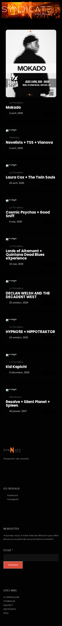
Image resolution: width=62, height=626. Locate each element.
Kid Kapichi (16, 366)
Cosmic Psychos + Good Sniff (28, 214)
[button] (31, 26)
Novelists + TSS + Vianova (29, 142)
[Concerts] (31, 63)
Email (8, 550)
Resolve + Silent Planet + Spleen (28, 403)
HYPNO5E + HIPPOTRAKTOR (30, 331)
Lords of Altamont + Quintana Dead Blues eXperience (25, 254)
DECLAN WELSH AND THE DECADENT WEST (28, 295)
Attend (49, 113)
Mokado (13, 107)
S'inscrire (13, 564)
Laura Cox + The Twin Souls (30, 177)
